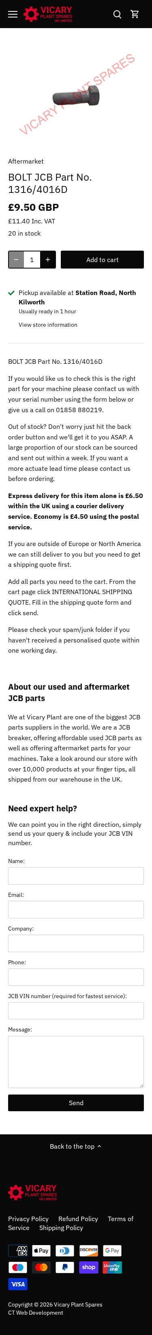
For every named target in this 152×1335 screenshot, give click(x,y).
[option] (76, 95)
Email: (16, 894)
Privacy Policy (28, 1219)
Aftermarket (26, 161)
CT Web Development (35, 1312)
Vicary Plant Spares (78, 1304)
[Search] (117, 14)
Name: (16, 860)
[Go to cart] (135, 14)
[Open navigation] (12, 14)
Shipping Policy (61, 1228)
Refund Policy (78, 1219)
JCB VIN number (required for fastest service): (67, 995)
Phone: (17, 962)
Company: (21, 928)
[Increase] (48, 259)
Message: (20, 1029)
